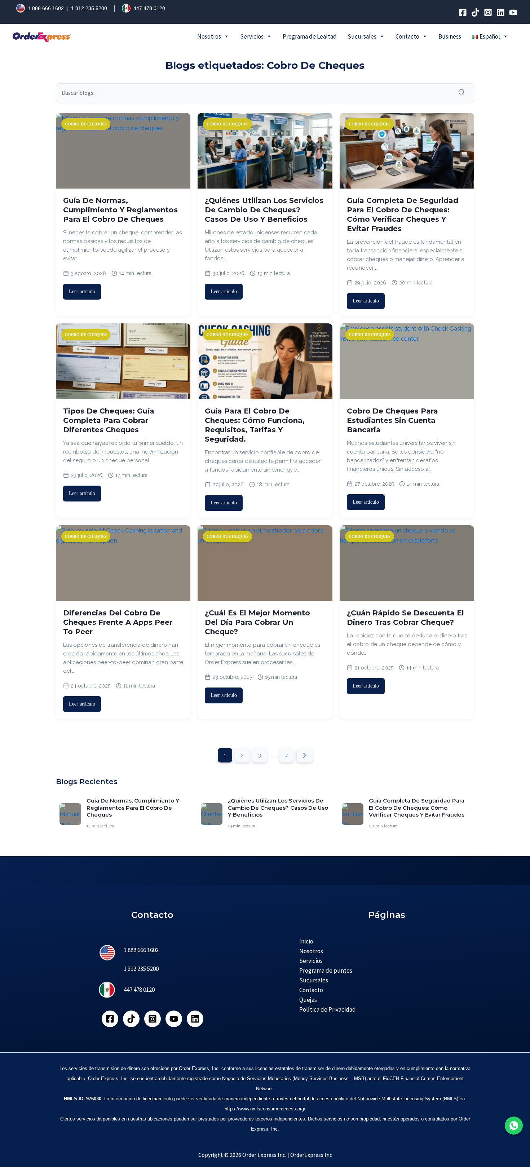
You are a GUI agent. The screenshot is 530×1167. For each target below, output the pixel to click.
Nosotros (209, 36)
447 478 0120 (149, 8)
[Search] (463, 92)
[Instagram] (488, 12)
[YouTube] (513, 12)
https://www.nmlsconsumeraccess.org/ (265, 1108)
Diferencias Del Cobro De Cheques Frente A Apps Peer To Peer (117, 622)
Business (449, 36)
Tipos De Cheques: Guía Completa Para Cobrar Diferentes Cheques (108, 420)
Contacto (407, 36)
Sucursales (362, 36)
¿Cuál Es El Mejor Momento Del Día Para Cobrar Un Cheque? (257, 622)
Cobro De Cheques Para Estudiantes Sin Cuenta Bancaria (392, 420)
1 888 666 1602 (46, 8)
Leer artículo (82, 291)
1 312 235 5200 (89, 8)
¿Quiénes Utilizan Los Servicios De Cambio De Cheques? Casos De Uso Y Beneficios (264, 210)
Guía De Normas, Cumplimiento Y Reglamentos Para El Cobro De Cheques (120, 210)
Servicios (252, 36)
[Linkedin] (500, 12)
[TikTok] (475, 12)
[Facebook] (463, 12)
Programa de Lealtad (310, 36)
